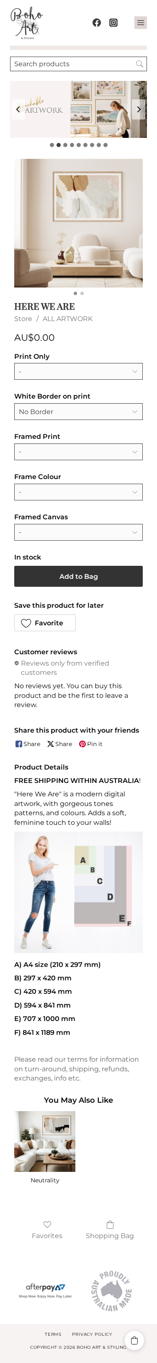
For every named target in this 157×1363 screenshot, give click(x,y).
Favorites (47, 1236)
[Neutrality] (44, 1141)
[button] (45, 622)
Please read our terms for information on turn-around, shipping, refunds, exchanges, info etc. (76, 1068)
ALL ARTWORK (68, 319)
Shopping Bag (110, 1236)
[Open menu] (140, 22)
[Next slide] (138, 109)
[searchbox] (78, 64)
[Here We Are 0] (78, 223)
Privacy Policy (92, 1334)
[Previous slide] (18, 109)
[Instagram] (113, 22)
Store (23, 319)
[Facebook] (96, 22)
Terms (53, 1334)
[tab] (52, 145)
